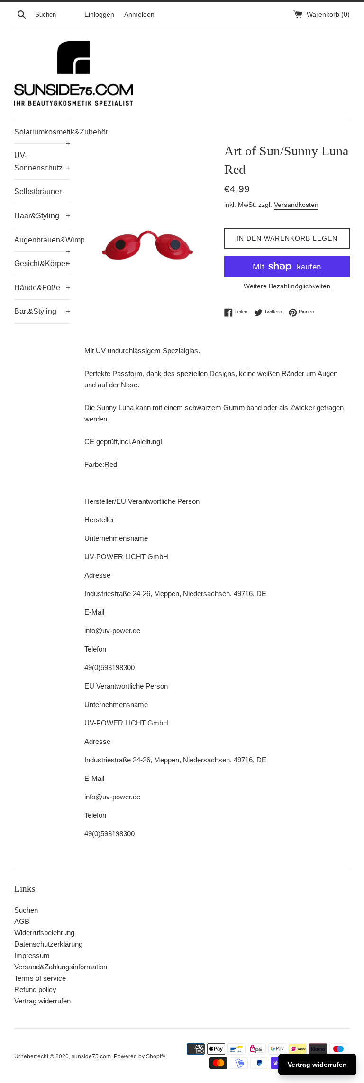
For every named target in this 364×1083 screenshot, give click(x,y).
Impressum (32, 955)
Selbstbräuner (38, 192)
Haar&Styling (42, 216)
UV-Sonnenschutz (42, 162)
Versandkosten (296, 204)
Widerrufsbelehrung (44, 933)
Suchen (26, 910)
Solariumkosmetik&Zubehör (42, 136)
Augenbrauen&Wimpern (42, 244)
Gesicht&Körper (42, 264)
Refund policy (35, 989)
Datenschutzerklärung (48, 944)
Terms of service (40, 978)
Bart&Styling (42, 311)
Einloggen (99, 14)
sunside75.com (91, 1056)
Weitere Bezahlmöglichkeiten (287, 286)
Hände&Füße (42, 288)
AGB (21, 921)
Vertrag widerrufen (42, 1001)
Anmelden (139, 14)
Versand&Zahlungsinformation (60, 967)
